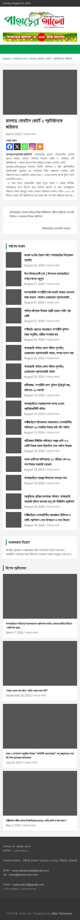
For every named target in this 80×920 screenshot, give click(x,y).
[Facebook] (9, 146)
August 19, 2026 (34, 395)
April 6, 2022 (13, 134)
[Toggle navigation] (8, 49)
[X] (17, 146)
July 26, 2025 (14, 762)
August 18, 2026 (34, 451)
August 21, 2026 (34, 283)
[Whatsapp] (24, 146)
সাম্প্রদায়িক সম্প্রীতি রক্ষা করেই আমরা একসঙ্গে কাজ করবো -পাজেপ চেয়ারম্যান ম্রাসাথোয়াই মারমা (49, 297)
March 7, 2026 (14, 632)
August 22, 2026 (34, 265)
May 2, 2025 (13, 825)
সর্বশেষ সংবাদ (17, 246)
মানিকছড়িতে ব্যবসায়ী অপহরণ (56, 228)
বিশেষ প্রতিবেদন (16, 568)
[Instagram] (32, 146)
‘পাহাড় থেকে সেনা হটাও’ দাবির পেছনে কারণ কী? (27, 690)
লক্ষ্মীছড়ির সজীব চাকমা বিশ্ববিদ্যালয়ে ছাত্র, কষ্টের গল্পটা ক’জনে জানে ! (36, 820)
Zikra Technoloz (62, 913)
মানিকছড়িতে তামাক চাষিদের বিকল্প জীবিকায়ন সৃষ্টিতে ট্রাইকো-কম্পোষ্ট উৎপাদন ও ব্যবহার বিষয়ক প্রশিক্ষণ (42, 214)
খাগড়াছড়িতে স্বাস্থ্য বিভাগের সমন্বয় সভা (45, 478)
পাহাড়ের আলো (29, 134)
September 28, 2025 (18, 695)
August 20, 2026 (34, 339)
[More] (40, 146)
